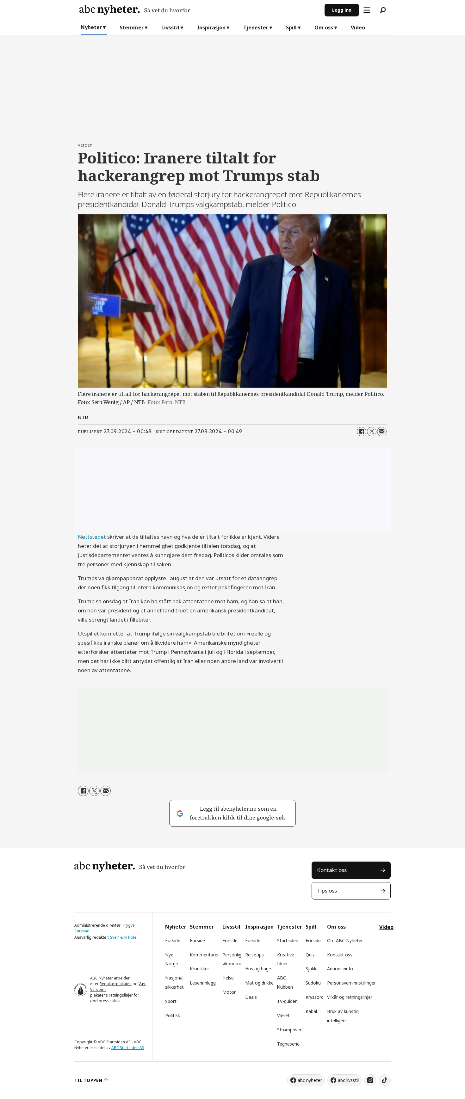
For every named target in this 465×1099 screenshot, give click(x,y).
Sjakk (311, 969)
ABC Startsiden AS (127, 1047)
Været (283, 1015)
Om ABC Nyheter (345, 940)
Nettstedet (92, 536)
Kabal (311, 1011)
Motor (229, 992)
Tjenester (255, 27)
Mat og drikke (259, 983)
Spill (291, 27)
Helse (228, 978)
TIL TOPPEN (88, 1080)
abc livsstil (348, 1080)
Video (358, 27)
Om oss (323, 27)
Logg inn (341, 10)
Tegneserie (288, 1044)
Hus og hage (258, 969)
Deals (251, 997)
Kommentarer (204, 955)
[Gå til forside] (199, 10)
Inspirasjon (211, 27)
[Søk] (383, 10)
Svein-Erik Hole (123, 937)
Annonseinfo (340, 969)
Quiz (310, 955)
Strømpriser (289, 1030)
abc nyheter (310, 1080)
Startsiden (287, 940)
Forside (172, 940)
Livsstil (170, 27)
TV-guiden (287, 1001)
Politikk (172, 1015)
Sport (171, 1001)
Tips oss (327, 890)
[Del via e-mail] (382, 431)
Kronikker (199, 969)
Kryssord (315, 997)
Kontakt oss (332, 870)
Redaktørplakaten (116, 983)
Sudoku (313, 983)
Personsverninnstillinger (351, 983)
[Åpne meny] (367, 10)
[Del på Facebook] (361, 431)
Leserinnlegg (203, 983)
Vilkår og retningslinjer (349, 997)
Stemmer (132, 27)
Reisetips (254, 955)
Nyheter (91, 27)
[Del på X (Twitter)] (371, 431)
